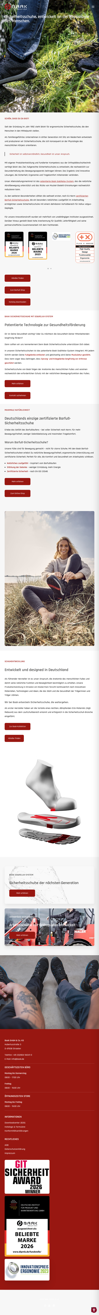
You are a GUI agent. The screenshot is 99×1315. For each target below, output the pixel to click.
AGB (7, 1145)
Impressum (10, 1153)
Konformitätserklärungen (16, 1130)
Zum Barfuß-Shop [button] (17, 290)
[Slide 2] (51, 268)
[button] (93, 6)
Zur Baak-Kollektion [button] (17, 726)
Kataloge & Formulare (15, 1126)
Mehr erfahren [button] (17, 383)
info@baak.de (17, 1059)
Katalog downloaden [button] (17, 302)
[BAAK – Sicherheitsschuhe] (16, 6)
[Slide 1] (48, 268)
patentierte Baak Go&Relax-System (57, 181)
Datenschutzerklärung (15, 1149)
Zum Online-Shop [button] (17, 493)
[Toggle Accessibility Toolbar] (94, 1310)
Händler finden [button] (17, 278)
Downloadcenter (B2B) (15, 1122)
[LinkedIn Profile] (54, 1306)
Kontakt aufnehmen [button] (17, 395)
